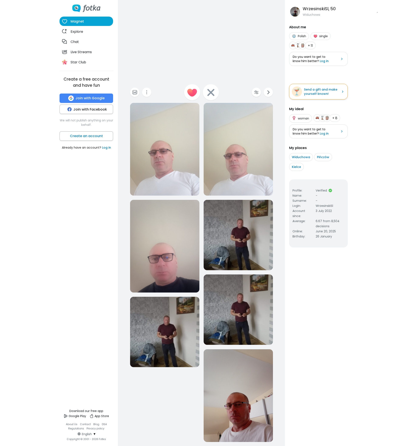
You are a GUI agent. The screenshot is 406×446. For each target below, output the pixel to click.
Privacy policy (95, 428)
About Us (71, 424)
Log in (106, 147)
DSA (104, 424)
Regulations (76, 428)
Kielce (296, 167)
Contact (85, 424)
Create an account (86, 136)
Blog (96, 424)
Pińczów (323, 157)
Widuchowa (301, 157)
